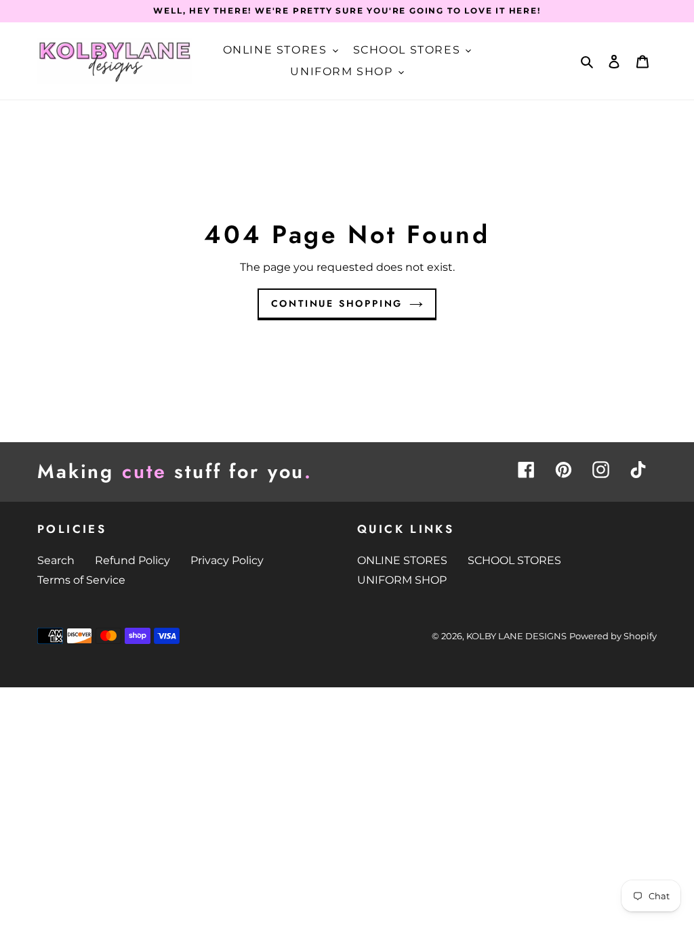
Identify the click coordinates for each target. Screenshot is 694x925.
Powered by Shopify (613, 635)
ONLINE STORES (402, 560)
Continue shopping (337, 303)
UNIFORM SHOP (402, 580)
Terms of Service (81, 580)
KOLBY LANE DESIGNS (516, 635)
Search (56, 560)
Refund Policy (132, 560)
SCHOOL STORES (514, 560)
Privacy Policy (227, 560)
